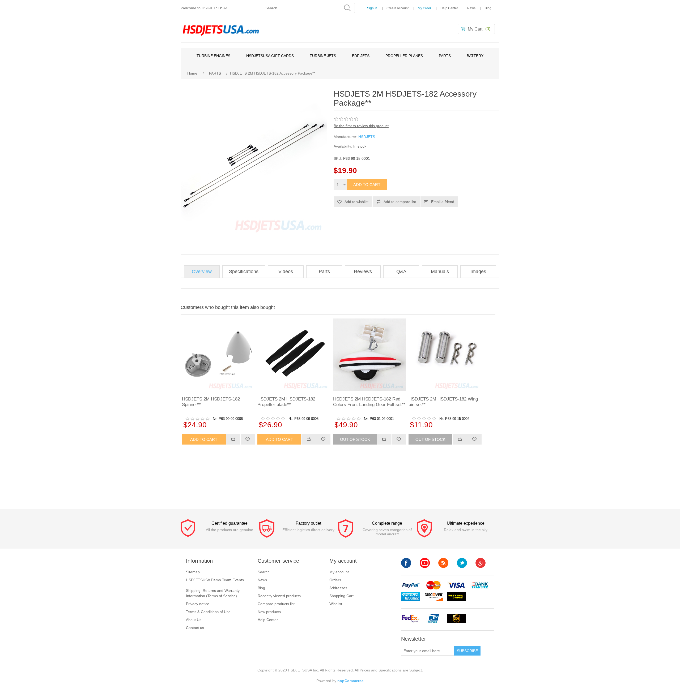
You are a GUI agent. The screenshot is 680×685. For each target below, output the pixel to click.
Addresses (338, 588)
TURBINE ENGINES (213, 56)
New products (269, 612)
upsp (433, 618)
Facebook (406, 563)
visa (456, 585)
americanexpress (410, 596)
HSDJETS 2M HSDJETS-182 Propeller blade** (286, 402)
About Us (193, 620)
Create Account (397, 8)
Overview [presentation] (202, 271)
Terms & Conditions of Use (208, 612)
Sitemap (193, 572)
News (471, 8)
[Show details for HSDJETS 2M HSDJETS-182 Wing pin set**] (445, 354)
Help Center (449, 8)
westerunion (456, 596)
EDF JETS (360, 56)
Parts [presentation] (324, 271)
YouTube (425, 563)
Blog (488, 8)
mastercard (433, 585)
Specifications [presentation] (243, 271)
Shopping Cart (341, 596)
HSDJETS (366, 137)
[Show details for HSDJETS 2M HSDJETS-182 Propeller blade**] (293, 354)
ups (456, 618)
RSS (443, 563)
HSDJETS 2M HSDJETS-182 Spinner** (211, 402)
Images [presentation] (478, 271)
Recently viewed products (279, 596)
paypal (410, 585)
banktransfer (479, 585)
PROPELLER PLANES (404, 56)
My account (339, 572)
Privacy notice (197, 604)
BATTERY (475, 56)
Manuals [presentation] (440, 271)
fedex (410, 618)
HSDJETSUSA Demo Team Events (215, 580)
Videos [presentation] (285, 271)
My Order (424, 8)
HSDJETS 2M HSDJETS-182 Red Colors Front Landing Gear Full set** (369, 402)
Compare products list (276, 604)
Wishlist (335, 604)
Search (264, 572)
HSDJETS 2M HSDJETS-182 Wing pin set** (443, 402)
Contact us (195, 628)
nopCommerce (350, 681)
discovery (433, 596)
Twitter (462, 563)
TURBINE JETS (323, 56)
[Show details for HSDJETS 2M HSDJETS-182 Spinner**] (218, 354)
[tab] (202, 271)
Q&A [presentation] (401, 271)
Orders (335, 580)
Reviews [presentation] (363, 271)
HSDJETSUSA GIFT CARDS (270, 56)
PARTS (445, 56)
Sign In (372, 8)
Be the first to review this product (361, 126)
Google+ (480, 563)
